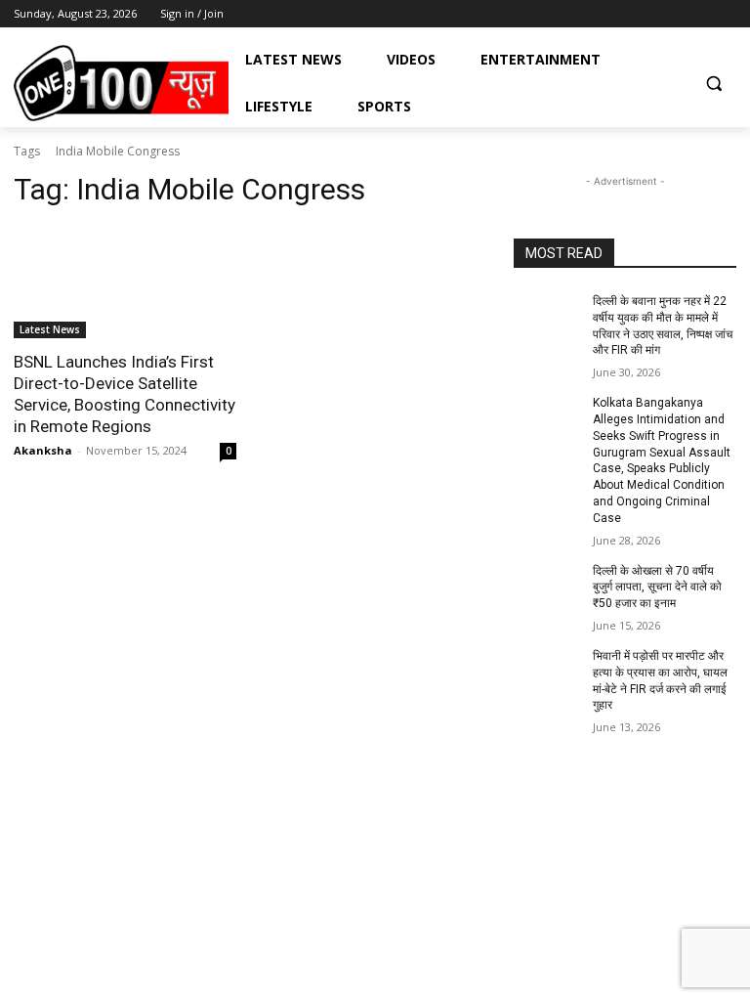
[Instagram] (671, 14)
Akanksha (43, 450)
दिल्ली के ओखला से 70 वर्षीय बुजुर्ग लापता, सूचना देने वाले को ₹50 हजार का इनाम (657, 587)
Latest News (50, 329)
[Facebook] (644, 14)
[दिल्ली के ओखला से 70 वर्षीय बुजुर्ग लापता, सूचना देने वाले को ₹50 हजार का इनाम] (547, 586)
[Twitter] (698, 14)
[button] (713, 84)
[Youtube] (725, 14)
